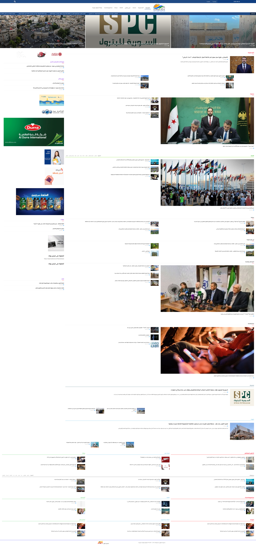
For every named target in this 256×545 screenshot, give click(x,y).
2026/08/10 (61, 89)
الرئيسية (148, 8)
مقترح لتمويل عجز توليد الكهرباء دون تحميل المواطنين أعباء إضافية (48, 71)
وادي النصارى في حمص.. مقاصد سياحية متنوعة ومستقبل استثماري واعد (134, 229)
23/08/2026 (225, 392)
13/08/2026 (166, 45)
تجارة (75, 155)
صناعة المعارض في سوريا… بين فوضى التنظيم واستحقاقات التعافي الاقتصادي (45, 66)
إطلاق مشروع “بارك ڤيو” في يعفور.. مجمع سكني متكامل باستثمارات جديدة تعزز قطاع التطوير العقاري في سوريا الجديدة (219, 221)
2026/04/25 (242, 510)
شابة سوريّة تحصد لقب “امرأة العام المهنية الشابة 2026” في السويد (231, 501)
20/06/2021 (242, 252)
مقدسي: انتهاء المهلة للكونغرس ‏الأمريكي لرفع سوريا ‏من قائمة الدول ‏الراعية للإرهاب (63, 14)
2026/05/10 (242, 503)
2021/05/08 (158, 466)
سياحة (116, 8)
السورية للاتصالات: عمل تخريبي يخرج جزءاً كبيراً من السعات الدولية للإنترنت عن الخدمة (144, 531)
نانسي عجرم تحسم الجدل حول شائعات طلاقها (67, 509)
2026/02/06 (61, 72)
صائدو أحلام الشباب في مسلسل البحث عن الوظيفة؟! (150, 457)
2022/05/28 (61, 284)
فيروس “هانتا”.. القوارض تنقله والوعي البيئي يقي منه (138, 327)
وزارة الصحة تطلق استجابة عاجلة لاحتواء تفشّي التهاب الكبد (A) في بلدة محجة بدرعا (132, 273)
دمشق (28, 475)
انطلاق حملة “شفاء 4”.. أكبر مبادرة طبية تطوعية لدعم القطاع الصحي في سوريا (237, 314)
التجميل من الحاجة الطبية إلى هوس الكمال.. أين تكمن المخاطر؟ (232, 531)
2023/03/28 (242, 466)
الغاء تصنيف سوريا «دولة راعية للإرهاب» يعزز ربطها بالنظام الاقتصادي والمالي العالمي (131, 167)
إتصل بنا (208, 1)
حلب (14, 475)
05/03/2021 (147, 252)
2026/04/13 (147, 282)
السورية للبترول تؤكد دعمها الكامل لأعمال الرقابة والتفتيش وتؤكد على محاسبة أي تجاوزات (199, 390)
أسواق (67, 155)
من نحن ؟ (214, 1)
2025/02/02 (73, 510)
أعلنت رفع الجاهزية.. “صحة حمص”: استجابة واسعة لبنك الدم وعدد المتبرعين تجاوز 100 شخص (58, 487)
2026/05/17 (147, 267)
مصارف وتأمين (91, 155)
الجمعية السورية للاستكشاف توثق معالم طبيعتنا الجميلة (137, 243)
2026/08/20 (61, 225)
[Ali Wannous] (100, 543)
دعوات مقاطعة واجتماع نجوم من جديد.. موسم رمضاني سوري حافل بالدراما (61, 501)
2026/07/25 (73, 488)
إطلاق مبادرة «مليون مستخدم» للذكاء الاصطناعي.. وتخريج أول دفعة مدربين (146, 524)
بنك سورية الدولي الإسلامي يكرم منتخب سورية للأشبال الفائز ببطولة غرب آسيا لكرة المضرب (58, 464)
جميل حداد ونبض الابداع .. (58, 83)
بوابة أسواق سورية (97, 8)
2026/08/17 (61, 84)
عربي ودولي (127, 8)
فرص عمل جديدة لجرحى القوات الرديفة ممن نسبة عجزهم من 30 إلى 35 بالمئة (145, 464)
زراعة (81, 155)
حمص (19, 475)
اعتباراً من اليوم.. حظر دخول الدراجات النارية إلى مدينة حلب (138, 105)
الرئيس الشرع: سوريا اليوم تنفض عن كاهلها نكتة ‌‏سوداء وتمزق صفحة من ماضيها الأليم (198, 14)
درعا (21, 475)
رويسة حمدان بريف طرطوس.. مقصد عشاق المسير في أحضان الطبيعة (230, 251)
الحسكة (7, 475)
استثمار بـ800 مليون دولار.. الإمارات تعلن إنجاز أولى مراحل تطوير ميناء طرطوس (230, 487)
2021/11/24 (158, 458)
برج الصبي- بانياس (146, 251)
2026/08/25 (225, 59)
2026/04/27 (147, 275)
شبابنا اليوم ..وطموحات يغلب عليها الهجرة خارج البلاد (51, 283)
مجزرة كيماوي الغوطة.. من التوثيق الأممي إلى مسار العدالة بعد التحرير (28, 14)
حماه (16, 475)
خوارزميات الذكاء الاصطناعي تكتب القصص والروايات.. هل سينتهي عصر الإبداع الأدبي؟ (144, 501)
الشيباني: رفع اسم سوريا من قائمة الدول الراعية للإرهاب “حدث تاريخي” (234, 14)
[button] (14, 1)
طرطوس (24, 475)
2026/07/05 (251, 316)
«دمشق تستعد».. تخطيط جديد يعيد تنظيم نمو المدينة (138, 112)
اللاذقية (11, 475)
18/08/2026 (92, 410)
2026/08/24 (137, 77)
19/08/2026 (133, 411)
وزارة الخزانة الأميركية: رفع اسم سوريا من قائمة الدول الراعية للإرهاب (163, 14)
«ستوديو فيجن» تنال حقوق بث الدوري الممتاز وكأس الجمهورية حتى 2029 (61, 457)
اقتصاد (121, 8)
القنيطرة (3, 475)
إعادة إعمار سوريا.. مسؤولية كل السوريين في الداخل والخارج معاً (48, 88)
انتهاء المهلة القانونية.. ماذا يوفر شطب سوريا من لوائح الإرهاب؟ (98, 14)
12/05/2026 (225, 426)
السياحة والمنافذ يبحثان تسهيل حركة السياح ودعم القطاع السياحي (230, 229)
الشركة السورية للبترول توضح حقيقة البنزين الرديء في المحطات (81, 408)
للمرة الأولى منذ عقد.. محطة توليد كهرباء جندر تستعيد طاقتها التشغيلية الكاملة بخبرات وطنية (198, 424)
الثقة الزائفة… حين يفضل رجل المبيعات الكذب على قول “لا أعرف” (48, 224)
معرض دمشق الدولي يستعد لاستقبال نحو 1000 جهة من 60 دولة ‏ (61, 43)
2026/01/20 (147, 336)
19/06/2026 (147, 230)
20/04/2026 (87, 444)
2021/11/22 (61, 289)
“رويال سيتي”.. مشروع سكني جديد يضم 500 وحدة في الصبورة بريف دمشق (238, 146)
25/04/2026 (122, 445)
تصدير (78, 155)
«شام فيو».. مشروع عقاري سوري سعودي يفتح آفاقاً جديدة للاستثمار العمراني (133, 159)
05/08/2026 (242, 223)
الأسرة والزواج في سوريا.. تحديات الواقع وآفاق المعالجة (234, 509)
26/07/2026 (147, 223)
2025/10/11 (147, 344)
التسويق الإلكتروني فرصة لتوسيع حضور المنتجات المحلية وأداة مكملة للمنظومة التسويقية (130, 174)
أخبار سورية (141, 8)
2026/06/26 (158, 525)
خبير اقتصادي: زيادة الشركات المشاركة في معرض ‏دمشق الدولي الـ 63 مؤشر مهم (237, 208)
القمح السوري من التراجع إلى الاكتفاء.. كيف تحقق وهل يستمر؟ (233, 43)
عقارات (86, 155)
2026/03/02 (73, 458)
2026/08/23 (147, 107)
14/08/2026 (81, 45)
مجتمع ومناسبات (108, 8)
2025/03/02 (73, 503)
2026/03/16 (242, 458)
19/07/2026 (242, 230)
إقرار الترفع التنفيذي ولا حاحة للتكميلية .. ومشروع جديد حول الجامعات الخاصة (133, 98)
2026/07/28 (61, 67)
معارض (95, 155)
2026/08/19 (242, 488)
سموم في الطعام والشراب (144, 335)
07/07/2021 (147, 245)
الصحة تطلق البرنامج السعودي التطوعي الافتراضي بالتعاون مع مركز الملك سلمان (132, 280)
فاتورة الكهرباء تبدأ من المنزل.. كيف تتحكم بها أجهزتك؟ (78, 442)
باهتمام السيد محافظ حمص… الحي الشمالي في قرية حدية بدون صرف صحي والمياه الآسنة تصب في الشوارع (223, 464)
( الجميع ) (99, 155)
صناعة (83, 155)
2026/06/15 (158, 532)
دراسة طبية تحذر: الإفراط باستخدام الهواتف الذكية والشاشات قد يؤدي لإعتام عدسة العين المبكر (226, 524)
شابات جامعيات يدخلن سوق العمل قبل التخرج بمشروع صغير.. (49, 288)
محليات (134, 8)
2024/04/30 (73, 466)
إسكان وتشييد (71, 155)
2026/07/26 (158, 488)
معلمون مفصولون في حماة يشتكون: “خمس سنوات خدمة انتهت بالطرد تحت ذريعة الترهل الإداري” (225, 457)
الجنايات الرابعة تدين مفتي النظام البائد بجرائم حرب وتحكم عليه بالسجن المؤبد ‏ (130, 14)
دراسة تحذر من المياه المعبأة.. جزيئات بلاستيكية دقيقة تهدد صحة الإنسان (134, 342)
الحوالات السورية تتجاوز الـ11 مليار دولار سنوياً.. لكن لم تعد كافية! (147, 43)
